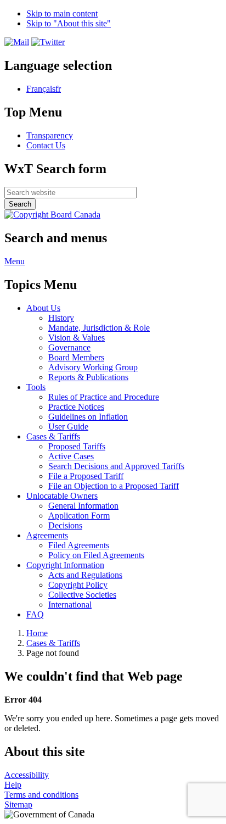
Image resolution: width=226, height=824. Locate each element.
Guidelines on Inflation (88, 416)
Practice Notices (76, 406)
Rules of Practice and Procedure (103, 397)
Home (37, 633)
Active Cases (71, 456)
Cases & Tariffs (53, 643)
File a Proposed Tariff (85, 476)
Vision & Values (76, 337)
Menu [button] (14, 261)
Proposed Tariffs (76, 446)
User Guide (68, 426)
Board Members (76, 357)
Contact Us (45, 145)
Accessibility (26, 775)
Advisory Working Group (93, 367)
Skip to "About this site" (68, 23)
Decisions (65, 525)
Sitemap (18, 804)
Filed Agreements (78, 545)
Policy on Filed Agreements (96, 555)
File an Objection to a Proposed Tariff (113, 486)
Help (12, 784)
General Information (83, 505)
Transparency (49, 135)
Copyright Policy (78, 584)
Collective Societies (82, 594)
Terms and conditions (41, 794)
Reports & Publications (88, 377)
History (61, 317)
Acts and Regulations (85, 575)
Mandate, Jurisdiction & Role (99, 327)
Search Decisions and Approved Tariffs (116, 466)
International (70, 604)
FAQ (35, 614)
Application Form (79, 515)
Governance (69, 347)
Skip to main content (62, 13)
